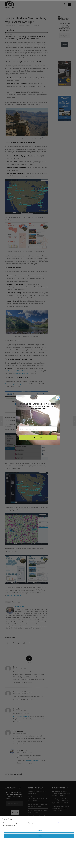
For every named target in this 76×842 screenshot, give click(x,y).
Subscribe (38, 437)
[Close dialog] (57, 398)
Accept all (39, 836)
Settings (39, 830)
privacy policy (55, 823)
